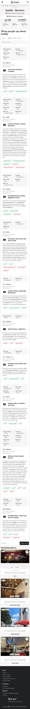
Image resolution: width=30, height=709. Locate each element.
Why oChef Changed (8, 688)
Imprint (5, 672)
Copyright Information (9, 678)
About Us (5, 686)
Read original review (7, 66)
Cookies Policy (7, 680)
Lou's (15, 576)
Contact (5, 695)
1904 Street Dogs (15, 634)
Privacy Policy (6, 676)
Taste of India (15, 663)
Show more (24, 543)
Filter (3, 38)
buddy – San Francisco (10, 5)
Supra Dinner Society (15, 605)
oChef (2, 5)
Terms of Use (6, 674)
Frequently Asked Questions (11, 693)
